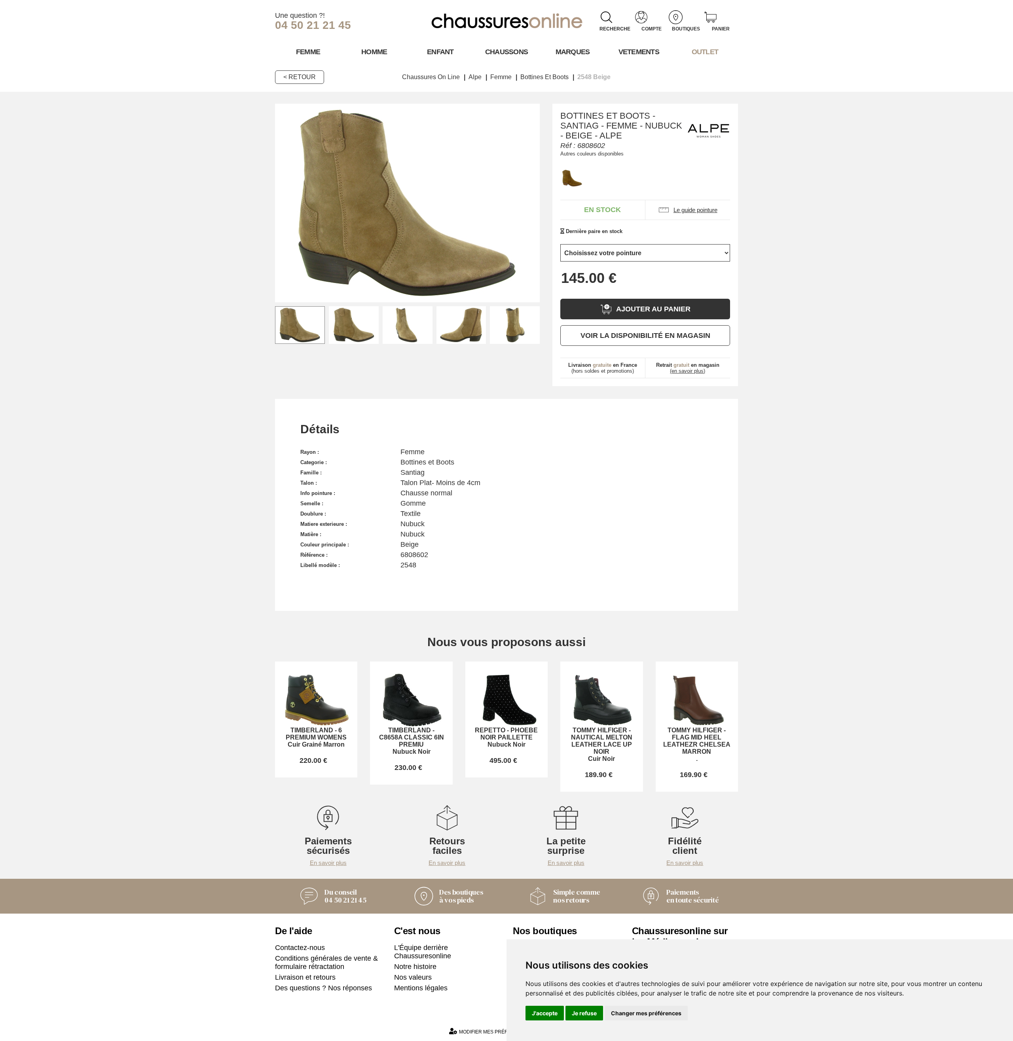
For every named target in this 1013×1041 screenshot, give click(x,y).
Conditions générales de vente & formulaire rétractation (326, 962)
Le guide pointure (695, 210)
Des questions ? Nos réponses (323, 988)
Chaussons (506, 52)
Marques (573, 52)
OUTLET (705, 52)
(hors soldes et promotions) (602, 368)
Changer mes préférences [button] (646, 1013)
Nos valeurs (413, 977)
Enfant (440, 52)
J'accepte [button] (545, 1013)
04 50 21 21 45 (313, 25)
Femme (308, 52)
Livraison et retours (305, 977)
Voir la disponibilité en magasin (645, 335)
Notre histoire (415, 967)
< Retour (299, 77)
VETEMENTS (639, 52)
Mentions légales (421, 988)
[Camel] (572, 178)
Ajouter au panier (653, 309)
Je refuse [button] (584, 1013)
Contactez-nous (300, 948)
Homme (374, 52)
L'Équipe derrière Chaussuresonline (422, 952)
